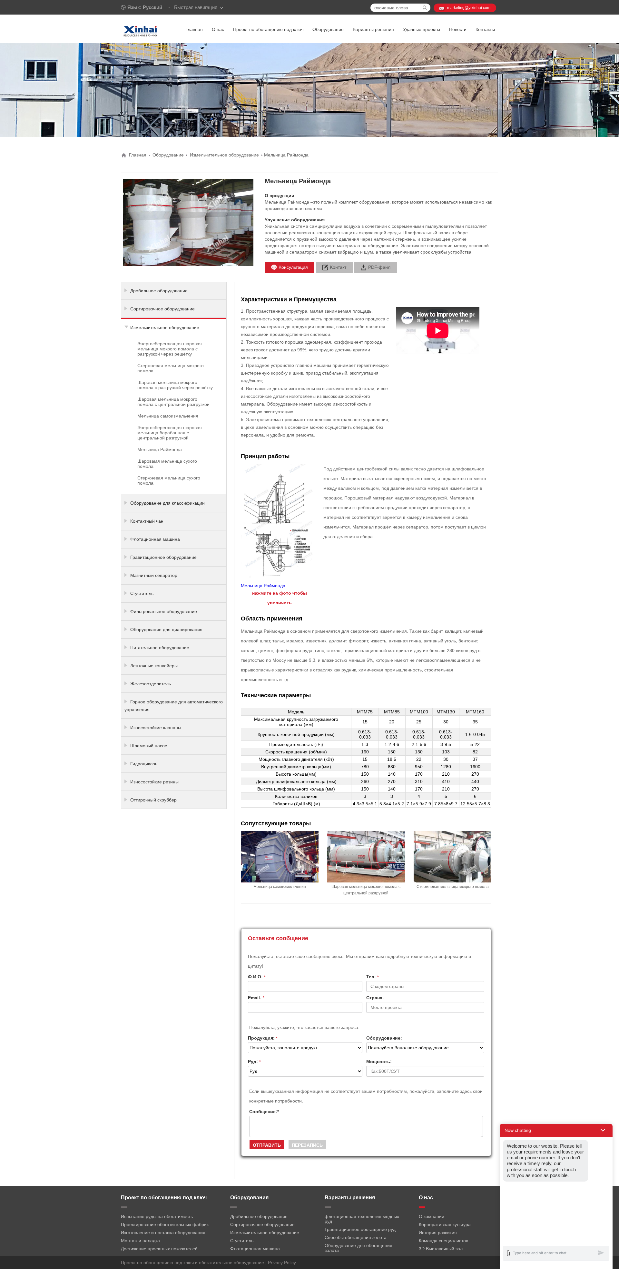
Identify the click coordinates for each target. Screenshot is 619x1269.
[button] (556, 1130)
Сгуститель (141, 593)
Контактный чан (146, 521)
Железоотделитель (150, 683)
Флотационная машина (155, 539)
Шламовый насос (148, 745)
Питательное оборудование (159, 647)
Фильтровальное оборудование (163, 611)
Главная (194, 29)
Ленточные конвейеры (154, 665)
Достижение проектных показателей (159, 1248)
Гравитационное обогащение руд (360, 1229)
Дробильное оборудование (159, 290)
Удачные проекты (421, 29)
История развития (438, 1232)
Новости (458, 29)
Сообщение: (264, 1111)
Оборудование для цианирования (166, 629)
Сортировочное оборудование (162, 308)
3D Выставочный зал (441, 1248)
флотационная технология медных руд (362, 1219)
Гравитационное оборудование (163, 557)
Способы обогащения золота (356, 1237)
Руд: (254, 1061)
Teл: (372, 976)
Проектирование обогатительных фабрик (165, 1224)
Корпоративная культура (445, 1224)
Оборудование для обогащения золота (358, 1248)
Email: (256, 997)
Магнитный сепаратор (153, 575)
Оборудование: (384, 1038)
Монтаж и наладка (140, 1240)
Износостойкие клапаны (155, 727)
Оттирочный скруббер (153, 799)
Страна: (375, 997)
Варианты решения (373, 29)
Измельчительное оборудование (224, 154)
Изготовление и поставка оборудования (163, 1232)
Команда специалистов (443, 1240)
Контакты (485, 29)
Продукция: (263, 1038)
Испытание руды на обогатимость (157, 1216)
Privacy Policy (282, 1262)
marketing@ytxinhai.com (468, 7)
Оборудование (328, 29)
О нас (218, 29)
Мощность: (379, 1061)
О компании (431, 1216)
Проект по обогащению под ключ (268, 29)
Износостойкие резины (154, 781)
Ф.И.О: (257, 976)
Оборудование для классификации (167, 503)
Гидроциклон (144, 763)
